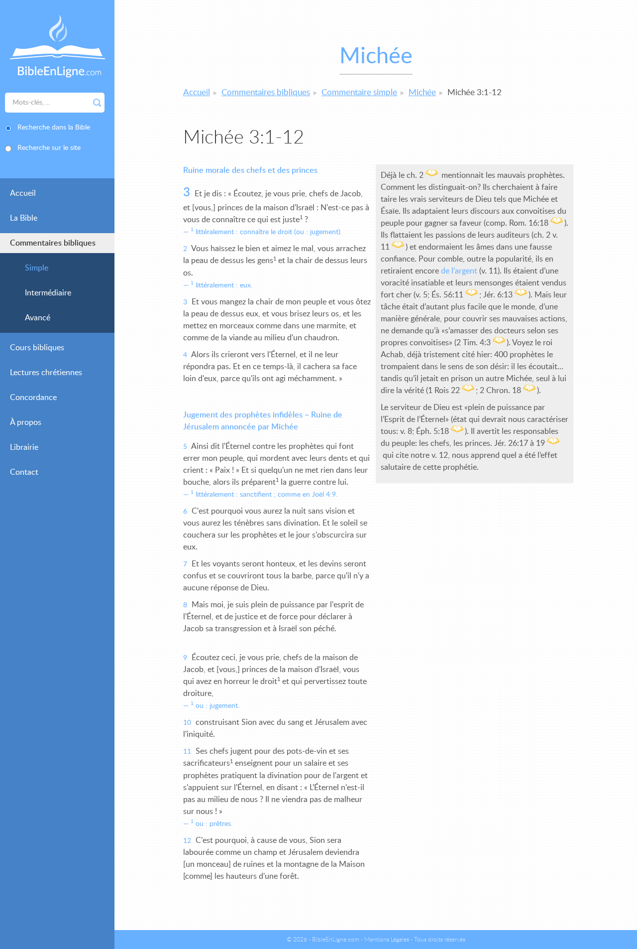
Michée (422, 92)
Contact (24, 472)
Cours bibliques (37, 348)
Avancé (37, 318)
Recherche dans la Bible (53, 127)
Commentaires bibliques (53, 243)
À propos (25, 422)
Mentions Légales (386, 940)
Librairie (24, 447)
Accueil (23, 193)
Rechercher (97, 103)
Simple (36, 268)
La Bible (23, 218)
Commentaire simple (359, 92)
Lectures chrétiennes (46, 373)
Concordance (33, 398)
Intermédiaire (48, 293)
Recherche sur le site (49, 147)
